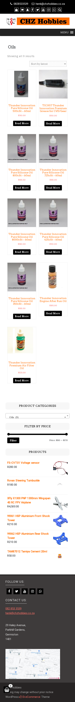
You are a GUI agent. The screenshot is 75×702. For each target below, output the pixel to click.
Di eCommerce (31, 697)
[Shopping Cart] (7, 689)
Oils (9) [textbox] (36, 417)
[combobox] (37, 415)
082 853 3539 (13, 608)
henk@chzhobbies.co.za (50, 3)
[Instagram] (32, 591)
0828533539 (21, 3)
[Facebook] (9, 591)
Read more (22, 123)
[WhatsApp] (40, 591)
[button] (64, 32)
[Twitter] (16, 591)
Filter (13, 440)
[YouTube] (25, 591)
